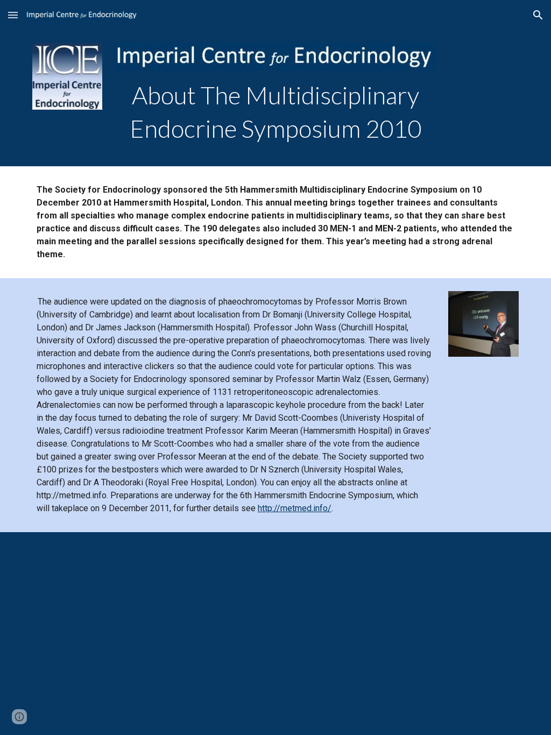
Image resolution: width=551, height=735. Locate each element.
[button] (13, 15)
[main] (275, 112)
